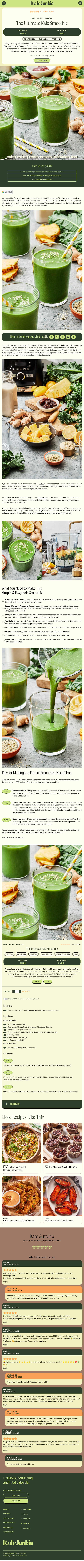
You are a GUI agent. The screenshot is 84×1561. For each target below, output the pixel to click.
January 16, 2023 (11, 1264)
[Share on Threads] (62, 337)
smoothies (43, 497)
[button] (31, 11)
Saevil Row (13, 1556)
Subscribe (16, 1501)
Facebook (26, 1518)
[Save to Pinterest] (57, 337)
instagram (27, 1509)
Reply (5, 1282)
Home (33, 18)
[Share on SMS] (68, 337)
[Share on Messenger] (74, 337)
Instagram (8, 832)
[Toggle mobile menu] (4, 3)
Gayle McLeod (19, 837)
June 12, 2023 (9, 1391)
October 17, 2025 (11, 1433)
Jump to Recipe (42, 60)
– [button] (13, 991)
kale (63, 345)
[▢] (4, 1010)
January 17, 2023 (14, 1290)
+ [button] (20, 991)
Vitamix (25, 1010)
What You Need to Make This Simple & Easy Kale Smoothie (42, 172)
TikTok (25, 1514)
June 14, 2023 (13, 1414)
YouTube (26, 1523)
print (37, 981)
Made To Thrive (22, 1556)
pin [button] (48, 981)
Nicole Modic (35, 55)
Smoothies (49, 18)
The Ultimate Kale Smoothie (42, 179)
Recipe (39, 18)
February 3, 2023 (14, 1377)
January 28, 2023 (11, 1331)
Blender (11, 1010)
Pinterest (26, 1528)
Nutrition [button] (15, 1104)
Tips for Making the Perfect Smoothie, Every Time (42, 176)
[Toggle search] (80, 3)
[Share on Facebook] (51, 337)
